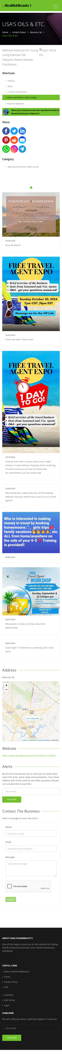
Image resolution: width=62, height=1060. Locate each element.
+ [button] (6, 685)
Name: (8, 827)
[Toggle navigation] (55, 6)
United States (19, 32)
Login (6, 1005)
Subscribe (12, 799)
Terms (7, 976)
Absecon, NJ (36, 32)
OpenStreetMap (44, 740)
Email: (8, 842)
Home (5, 32)
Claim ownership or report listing (21, 97)
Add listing (9, 1000)
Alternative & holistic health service (23, 166)
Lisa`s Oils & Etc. (33, 718)
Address (11, 80)
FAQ (6, 987)
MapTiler (33, 740)
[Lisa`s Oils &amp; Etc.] (32, 712)
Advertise (9, 995)
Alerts (10, 86)
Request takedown (15, 103)
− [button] (6, 690)
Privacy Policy (10, 981)
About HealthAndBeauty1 (16, 971)
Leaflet (24, 740)
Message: (10, 857)
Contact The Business (17, 92)
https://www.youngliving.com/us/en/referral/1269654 (29, 755)
